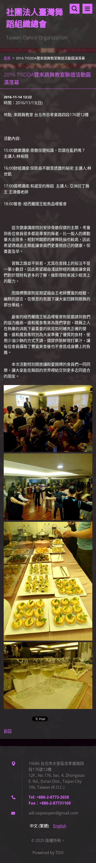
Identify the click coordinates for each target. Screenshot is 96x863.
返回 (8, 731)
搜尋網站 (75, 9)
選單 (87, 9)
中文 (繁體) (39, 826)
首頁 (7, 58)
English (59, 826)
